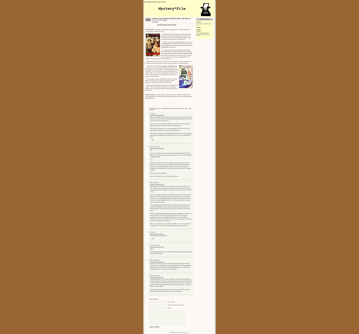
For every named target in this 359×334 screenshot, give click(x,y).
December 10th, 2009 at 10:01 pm (157, 115)
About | (150, 2)
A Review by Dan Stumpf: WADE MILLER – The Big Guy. (171, 18)
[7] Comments (155, 21)
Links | (159, 2)
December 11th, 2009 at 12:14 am (157, 234)
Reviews (165, 20)
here (186, 96)
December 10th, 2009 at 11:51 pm (157, 184)
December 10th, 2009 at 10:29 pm (157, 148)
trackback (199, 34)
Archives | (154, 2)
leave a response (204, 33)
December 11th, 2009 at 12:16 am (157, 247)
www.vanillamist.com (184, 332)
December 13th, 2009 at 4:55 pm (156, 277)
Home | (146, 2)
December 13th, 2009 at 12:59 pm (157, 262)
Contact (163, 2)
